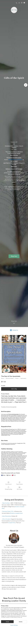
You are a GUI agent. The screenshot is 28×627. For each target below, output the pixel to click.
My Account (8, 484)
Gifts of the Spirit (6, 519)
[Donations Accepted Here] (16, 513)
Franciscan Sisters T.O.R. (7, 511)
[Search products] (26, 85)
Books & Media (9, 378)
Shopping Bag (8, 489)
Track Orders (19, 484)
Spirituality (23, 378)
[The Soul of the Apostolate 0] (14, 354)
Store (2, 378)
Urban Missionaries (6, 516)
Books (17, 378)
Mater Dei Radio (6, 503)
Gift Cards (19, 489)
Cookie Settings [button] (14, 625)
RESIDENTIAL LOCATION (15, 159)
